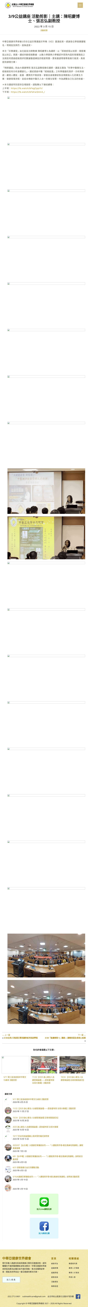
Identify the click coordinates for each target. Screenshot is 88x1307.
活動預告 (54, 1281)
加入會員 (11, 1279)
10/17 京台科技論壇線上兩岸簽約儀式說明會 (31, 1136)
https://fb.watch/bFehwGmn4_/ (28, 92)
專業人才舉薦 (74, 1268)
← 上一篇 (6, 1035)
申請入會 (72, 1277)
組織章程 (54, 1272)
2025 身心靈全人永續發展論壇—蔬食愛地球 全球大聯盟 (35, 1127)
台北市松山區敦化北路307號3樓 (61, 1296)
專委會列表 (73, 1263)
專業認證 (54, 1286)
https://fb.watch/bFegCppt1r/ (27, 88)
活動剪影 (44, 30)
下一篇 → (82, 1035)
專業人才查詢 (74, 1272)
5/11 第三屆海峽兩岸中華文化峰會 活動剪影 (31, 1099)
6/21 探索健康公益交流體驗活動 (26, 1167)
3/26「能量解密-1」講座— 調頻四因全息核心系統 (65, 1038)
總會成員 (54, 1277)
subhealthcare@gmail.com (33, 1296)
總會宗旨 (54, 1263)
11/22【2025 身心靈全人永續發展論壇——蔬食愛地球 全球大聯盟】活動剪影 (43, 1080)
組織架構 (54, 1268)
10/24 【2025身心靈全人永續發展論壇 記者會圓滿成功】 (36, 1117)
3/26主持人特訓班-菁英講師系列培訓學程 (21, 1038)
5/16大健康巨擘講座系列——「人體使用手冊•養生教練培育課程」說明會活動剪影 (46, 1176)
